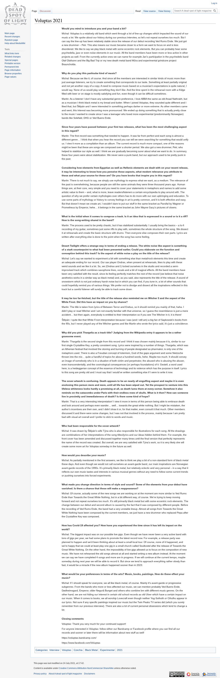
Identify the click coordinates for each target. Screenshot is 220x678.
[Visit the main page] (15, 13)
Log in (214, 3)
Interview (54, 650)
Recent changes (12, 36)
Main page (10, 33)
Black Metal (91, 650)
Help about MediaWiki (15, 43)
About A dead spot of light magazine (65, 674)
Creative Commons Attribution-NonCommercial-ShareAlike (86, 668)
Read (138, 11)
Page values (10, 77)
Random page (11, 40)
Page (34, 11)
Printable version (12, 63)
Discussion (45, 11)
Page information (13, 70)
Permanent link (12, 67)
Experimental (107, 650)
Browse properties (13, 73)
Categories (41, 650)
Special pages (11, 60)
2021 (120, 650)
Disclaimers (89, 674)
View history (164, 11)
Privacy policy (40, 674)
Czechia (78, 650)
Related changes (13, 57)
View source (149, 11)
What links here (12, 53)
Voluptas (66, 650)
